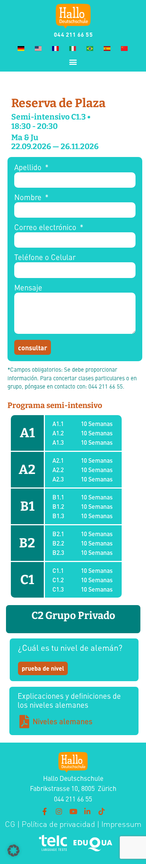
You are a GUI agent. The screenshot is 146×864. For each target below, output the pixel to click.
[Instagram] (59, 811)
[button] (73, 61)
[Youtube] (73, 811)
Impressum (121, 824)
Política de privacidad (57, 824)
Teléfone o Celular (45, 257)
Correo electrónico (46, 227)
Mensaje (28, 288)
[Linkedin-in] (87, 811)
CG (10, 824)
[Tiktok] (101, 811)
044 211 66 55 (73, 34)
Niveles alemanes (62, 721)
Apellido (28, 167)
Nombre (28, 197)
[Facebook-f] (44, 811)
